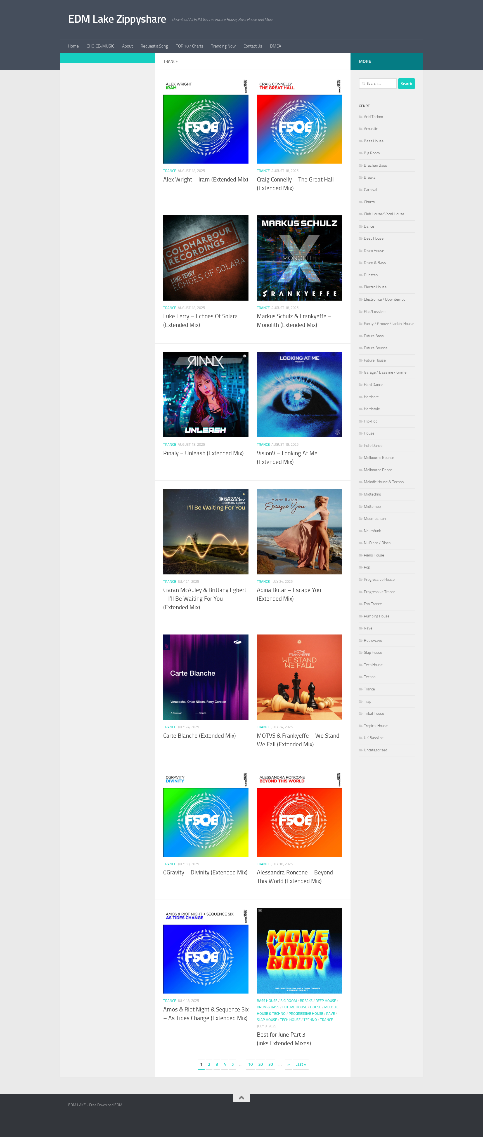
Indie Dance (373, 445)
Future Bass (374, 336)
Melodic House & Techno (384, 482)
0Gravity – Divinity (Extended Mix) (205, 872)
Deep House (326, 1001)
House (315, 1007)
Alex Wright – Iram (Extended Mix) (205, 179)
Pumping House (376, 616)
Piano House (374, 555)
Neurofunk (372, 531)
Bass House (267, 1001)
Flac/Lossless (375, 311)
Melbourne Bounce (379, 457)
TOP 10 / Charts (189, 46)
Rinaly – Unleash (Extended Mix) (203, 453)
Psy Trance (373, 603)
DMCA (275, 46)
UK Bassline (373, 737)
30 (270, 1064)
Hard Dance (373, 384)
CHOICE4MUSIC (100, 46)
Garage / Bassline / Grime (385, 372)
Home (73, 46)
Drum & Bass (268, 1007)
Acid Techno (373, 116)
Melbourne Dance (378, 470)
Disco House (374, 250)
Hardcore (371, 397)
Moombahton (375, 518)
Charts (369, 202)
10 (250, 1064)
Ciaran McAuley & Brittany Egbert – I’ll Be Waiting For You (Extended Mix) (204, 599)
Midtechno (372, 494)
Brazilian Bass (375, 165)
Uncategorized (375, 750)
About (127, 46)
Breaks (306, 1001)
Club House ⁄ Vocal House (384, 214)
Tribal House (374, 713)
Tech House (290, 1020)
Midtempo (372, 506)
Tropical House (376, 725)
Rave (330, 1013)
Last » (300, 1064)
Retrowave (373, 640)
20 (260, 1064)
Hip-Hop (370, 421)
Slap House (267, 1020)
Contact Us (252, 46)
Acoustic (371, 128)
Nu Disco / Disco (377, 543)
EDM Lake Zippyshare (117, 18)
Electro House (375, 287)
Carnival (370, 189)
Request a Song (154, 46)
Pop (367, 567)
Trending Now (223, 46)
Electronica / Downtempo (384, 299)
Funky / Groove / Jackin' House (389, 323)
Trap (367, 701)
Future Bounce (375, 348)
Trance (169, 171)
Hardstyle (372, 409)
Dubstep (371, 275)
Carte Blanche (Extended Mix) (199, 735)
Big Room (288, 1001)
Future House (294, 1007)
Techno (310, 1020)
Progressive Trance (379, 591)
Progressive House (306, 1013)
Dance (369, 226)
